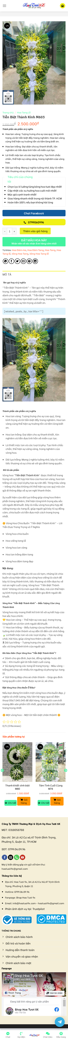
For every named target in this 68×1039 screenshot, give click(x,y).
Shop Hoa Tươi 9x (25, 897)
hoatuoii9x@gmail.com (15, 868)
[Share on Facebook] (11, 261)
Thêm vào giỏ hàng (35, 231)
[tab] (34, 274)
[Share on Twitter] (17, 261)
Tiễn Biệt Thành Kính (27, 475)
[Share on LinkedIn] (35, 261)
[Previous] (2, 777)
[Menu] (4, 6)
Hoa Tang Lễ (24, 112)
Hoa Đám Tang (35, 250)
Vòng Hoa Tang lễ (39, 253)
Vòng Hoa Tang (20, 253)
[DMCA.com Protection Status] (51, 918)
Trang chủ (8, 112)
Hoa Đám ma (19, 250)
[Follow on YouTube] (22, 857)
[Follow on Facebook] (4, 857)
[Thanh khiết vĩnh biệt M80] (17, 762)
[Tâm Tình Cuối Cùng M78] (51, 762)
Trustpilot (39, 909)
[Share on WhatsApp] (5, 261)
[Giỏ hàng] (62, 6)
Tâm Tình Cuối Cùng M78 (50, 787)
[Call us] (16, 857)
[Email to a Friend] (23, 261)
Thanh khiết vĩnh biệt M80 (17, 787)
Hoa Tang (50, 250)
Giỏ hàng (24, 801)
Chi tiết (12, 802)
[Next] (65, 777)
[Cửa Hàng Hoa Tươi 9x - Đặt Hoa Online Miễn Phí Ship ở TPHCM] (34, 5)
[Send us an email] (10, 857)
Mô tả (6, 274)
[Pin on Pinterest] (29, 261)
